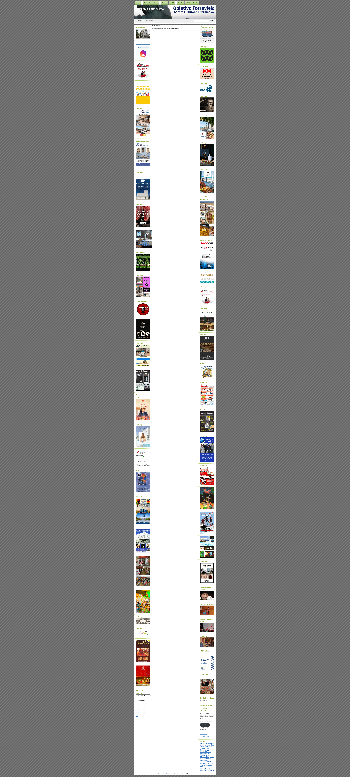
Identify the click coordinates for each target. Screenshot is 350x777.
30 (146, 712)
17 (136, 710)
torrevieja (205, 768)
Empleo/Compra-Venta (151, 3)
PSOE (208, 762)
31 (136, 714)
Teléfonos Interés (192, 3)
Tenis (210, 765)
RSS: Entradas (203, 734)
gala (208, 755)
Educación (208, 752)
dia (208, 750)
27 (141, 712)
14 (143, 708)
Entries (141, 20)
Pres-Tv (180, 3)
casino (201, 745)
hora (207, 757)
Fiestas (202, 755)
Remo (209, 763)
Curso (206, 748)
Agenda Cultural (204, 743)
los (210, 758)
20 (141, 710)
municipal (202, 760)
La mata (204, 758)
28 (143, 712)
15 (144, 708)
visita (208, 770)
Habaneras (203, 757)
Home (138, 3)
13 (141, 708)
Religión (205, 763)
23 (146, 710)
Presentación (203, 762)
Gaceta (164, 3)
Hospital (212, 757)
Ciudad (208, 745)
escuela (201, 753)
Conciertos (203, 747)
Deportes (203, 750)
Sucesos (202, 765)
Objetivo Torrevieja (150, 9)
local (208, 758)
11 (138, 708)
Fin (206, 755)
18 (138, 710)
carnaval (211, 743)
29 (144, 712)
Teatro (207, 765)
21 (143, 710)
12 (140, 708)
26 (140, 712)
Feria (204, 753)
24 (136, 712)
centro (205, 745)
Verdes (205, 770)
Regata (201, 763)
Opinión (206, 760)
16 (146, 708)
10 (136, 708)
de (208, 748)
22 (144, 710)
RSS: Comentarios (204, 736)
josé (201, 758)
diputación (202, 752)
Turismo (201, 770)
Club (212, 745)
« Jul (137, 716)
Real (211, 762)
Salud (212, 763)
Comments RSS (149, 20)
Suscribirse (205, 725)
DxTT (172, 3)
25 (138, 712)
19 (140, 710)
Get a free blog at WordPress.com (166, 773)
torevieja (202, 766)
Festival (208, 753)
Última (212, 770)
